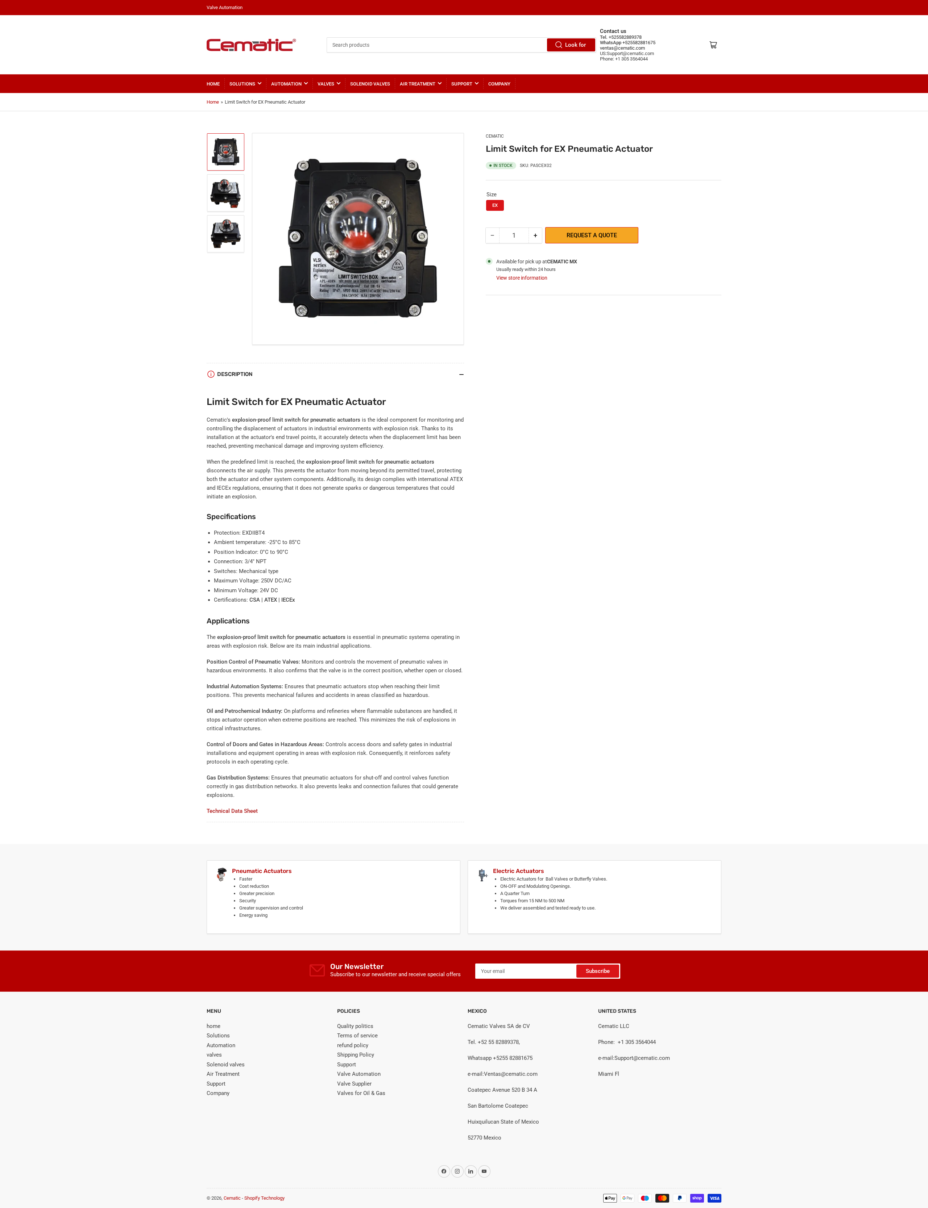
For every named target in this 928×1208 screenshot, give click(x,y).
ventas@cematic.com (622, 48)
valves (326, 84)
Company (499, 84)
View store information (521, 278)
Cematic (495, 136)
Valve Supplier (354, 1083)
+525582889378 (625, 37)
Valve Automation (359, 1074)
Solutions (242, 84)
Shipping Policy (355, 1055)
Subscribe (598, 971)
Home (213, 102)
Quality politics (355, 1026)
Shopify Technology (264, 1198)
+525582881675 (638, 42)
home (213, 84)
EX (495, 205)
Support (461, 84)
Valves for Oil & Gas (361, 1093)
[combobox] (461, 45)
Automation (286, 84)
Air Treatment (417, 84)
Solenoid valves (370, 84)
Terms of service (357, 1035)
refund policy (352, 1045)
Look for (575, 45)
